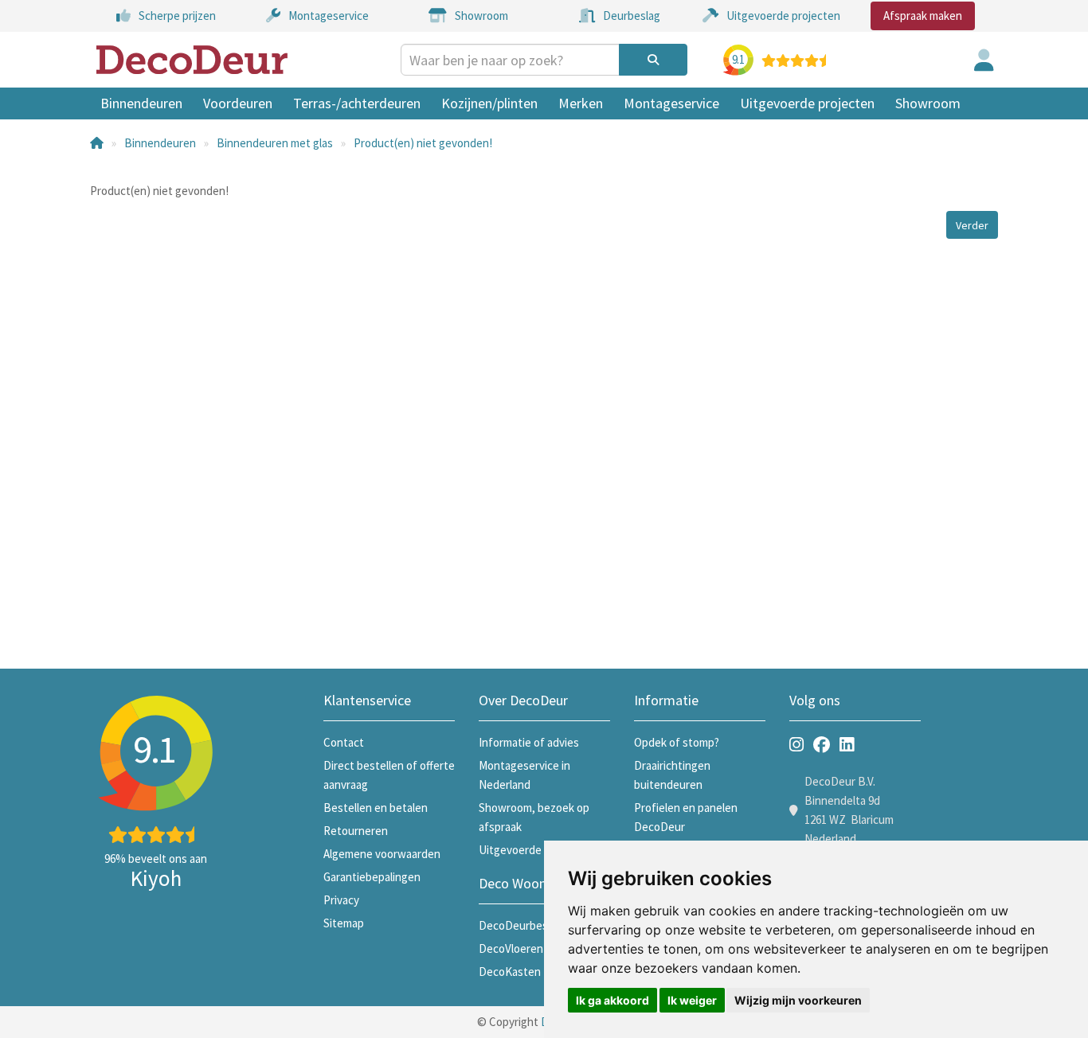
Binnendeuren (141, 103)
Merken (580, 103)
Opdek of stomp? (676, 742)
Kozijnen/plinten (489, 103)
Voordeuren (237, 103)
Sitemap (343, 923)
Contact (343, 742)
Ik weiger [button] (692, 1000)
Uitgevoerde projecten (807, 103)
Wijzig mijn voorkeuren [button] (798, 1000)
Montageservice (671, 103)
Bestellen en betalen (375, 807)
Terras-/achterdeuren (357, 103)
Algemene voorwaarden (381, 853)
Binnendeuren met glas (275, 142)
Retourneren (355, 830)
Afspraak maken (922, 15)
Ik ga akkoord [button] (612, 1000)
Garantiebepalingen (372, 876)
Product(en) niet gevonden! (423, 142)
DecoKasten (510, 971)
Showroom (928, 103)
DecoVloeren (511, 948)
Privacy (341, 899)
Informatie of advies (529, 742)
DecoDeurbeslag (520, 925)
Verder (972, 225)
